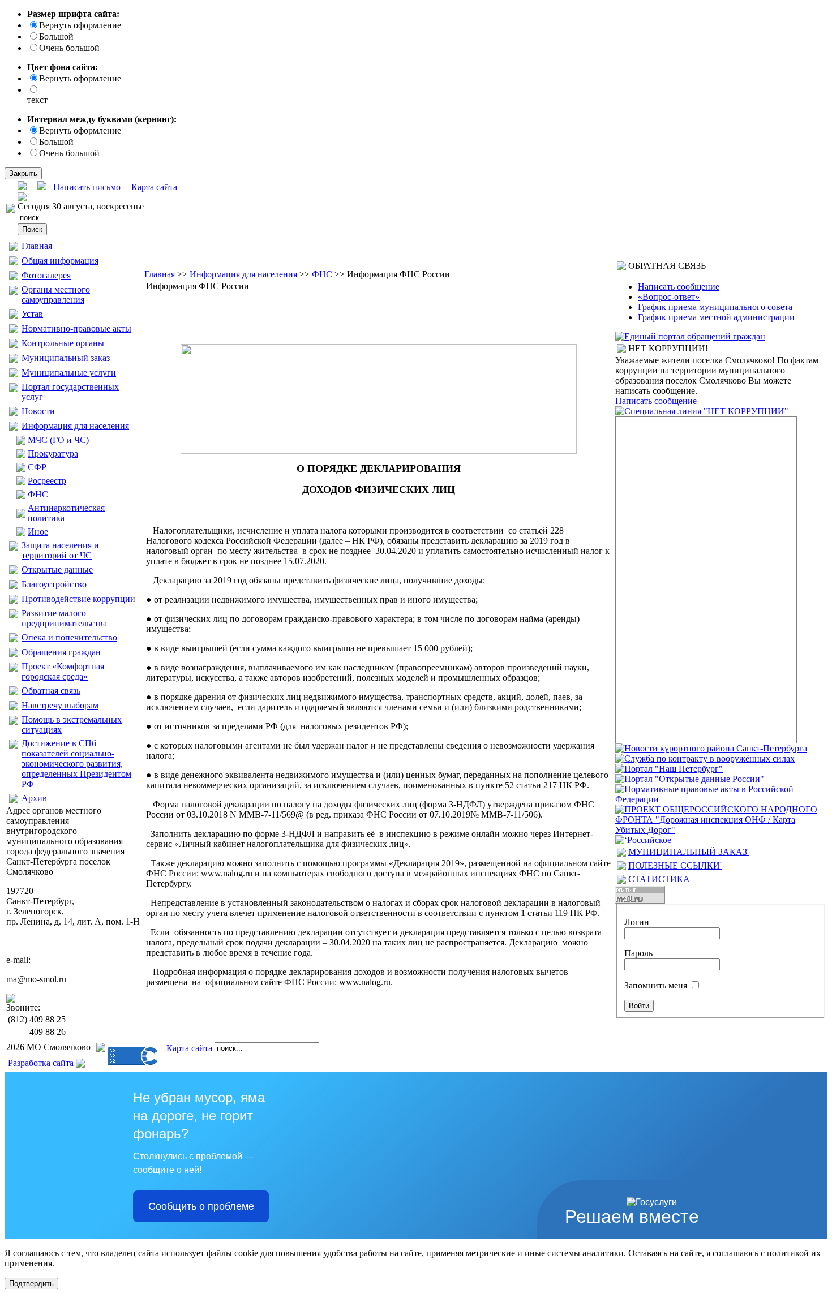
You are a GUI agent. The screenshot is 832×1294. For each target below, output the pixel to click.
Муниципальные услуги (69, 372)
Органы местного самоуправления (56, 294)
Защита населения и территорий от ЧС (60, 550)
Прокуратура (53, 453)
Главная (37, 246)
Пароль (638, 953)
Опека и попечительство (69, 637)
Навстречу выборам (60, 705)
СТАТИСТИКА (659, 879)
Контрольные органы (63, 343)
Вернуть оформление (80, 25)
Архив (34, 798)
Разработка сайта (41, 1063)
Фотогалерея (46, 275)
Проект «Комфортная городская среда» (63, 671)
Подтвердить (31, 1283)
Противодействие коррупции (78, 599)
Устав (32, 314)
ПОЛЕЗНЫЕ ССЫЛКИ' (675, 865)
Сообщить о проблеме (201, 1206)
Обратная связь (51, 690)
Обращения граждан (61, 652)
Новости (38, 411)
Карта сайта (154, 187)
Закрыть (23, 173)
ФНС (38, 494)
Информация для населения (75, 426)
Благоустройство (54, 584)
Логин (636, 922)
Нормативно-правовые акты (76, 328)
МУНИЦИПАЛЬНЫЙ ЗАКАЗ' (688, 852)
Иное (38, 531)
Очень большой (69, 48)
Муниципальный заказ (66, 358)
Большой (56, 36)
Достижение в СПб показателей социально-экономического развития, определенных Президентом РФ (76, 763)
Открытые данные (57, 569)
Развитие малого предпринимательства (64, 618)
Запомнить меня (655, 985)
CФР (37, 467)
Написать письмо (87, 187)
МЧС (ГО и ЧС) (58, 440)
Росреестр (47, 480)
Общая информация (60, 260)
